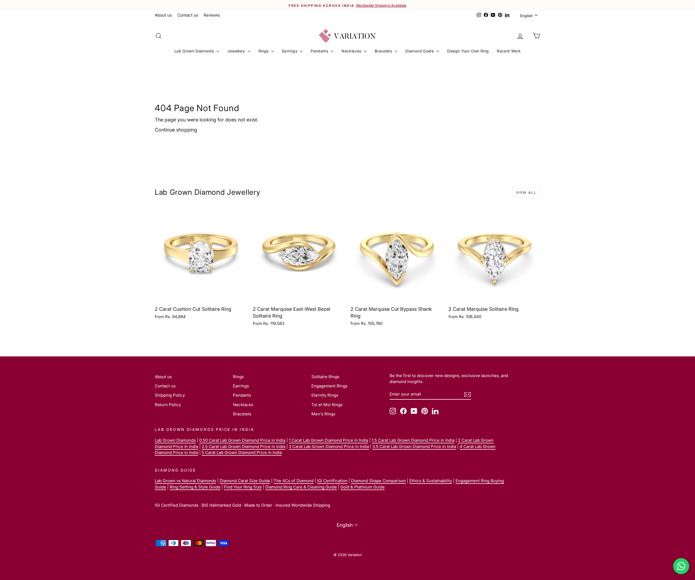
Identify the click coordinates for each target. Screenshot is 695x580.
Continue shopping (176, 130)
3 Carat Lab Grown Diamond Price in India (329, 446)
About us (163, 15)
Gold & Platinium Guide (362, 487)
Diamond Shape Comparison (378, 480)
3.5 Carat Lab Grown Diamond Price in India (414, 446)
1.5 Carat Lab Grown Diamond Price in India (413, 440)
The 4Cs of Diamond (294, 480)
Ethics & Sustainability (430, 480)
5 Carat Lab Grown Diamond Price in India (242, 452)
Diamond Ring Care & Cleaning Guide (301, 487)
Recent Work (509, 51)
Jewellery (236, 51)
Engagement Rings (329, 385)
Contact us (187, 15)
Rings (264, 51)
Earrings (290, 51)
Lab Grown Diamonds (194, 51)
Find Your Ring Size (243, 487)
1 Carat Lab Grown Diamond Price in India (328, 440)
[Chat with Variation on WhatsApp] (681, 566)
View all (526, 192)
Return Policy (168, 404)
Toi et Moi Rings (327, 404)
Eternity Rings (324, 395)
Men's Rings (323, 413)
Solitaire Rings (325, 376)
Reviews (212, 15)
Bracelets (384, 51)
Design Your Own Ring (468, 51)
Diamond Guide (420, 51)
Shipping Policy (170, 395)
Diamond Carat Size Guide (245, 480)
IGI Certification (332, 480)
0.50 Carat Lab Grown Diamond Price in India (242, 440)
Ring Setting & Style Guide (195, 487)
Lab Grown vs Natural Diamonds (185, 480)
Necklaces (352, 51)
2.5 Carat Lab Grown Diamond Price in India (243, 446)
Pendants (320, 51)
